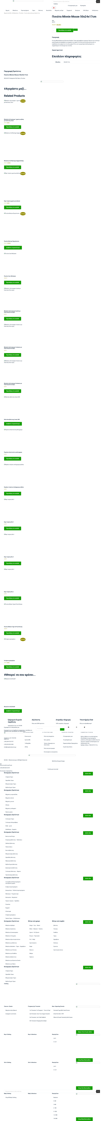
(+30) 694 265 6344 (8, 744)
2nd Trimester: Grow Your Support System (40, 1013)
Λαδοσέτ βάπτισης (10, 843)
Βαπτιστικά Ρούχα (10, 836)
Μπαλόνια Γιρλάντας (11, 929)
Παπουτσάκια (9, 846)
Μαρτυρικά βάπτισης (11, 860)
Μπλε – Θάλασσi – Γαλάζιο (36, 929)
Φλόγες (7, 805)
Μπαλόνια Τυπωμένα (11, 936)
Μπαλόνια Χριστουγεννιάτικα (13, 939)
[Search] (98, 1)
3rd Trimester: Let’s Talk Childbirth (38, 1017)
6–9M (55, 1108)
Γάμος (33, 10)
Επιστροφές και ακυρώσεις (51, 751)
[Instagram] (76, 727)
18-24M (55, 1118)
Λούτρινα (77, 10)
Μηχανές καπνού (10, 798)
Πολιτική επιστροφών (49, 748)
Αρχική (7, 10)
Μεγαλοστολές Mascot (11, 1010)
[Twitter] (84, 727)
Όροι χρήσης (47, 739)
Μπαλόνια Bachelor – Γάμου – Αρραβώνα (16, 946)
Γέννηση (56, 929)
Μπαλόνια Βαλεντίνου (11, 957)
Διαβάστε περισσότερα (13, 248)
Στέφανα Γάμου (9, 777)
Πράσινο (32, 957)
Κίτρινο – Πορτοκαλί (35, 936)
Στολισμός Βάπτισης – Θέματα (13, 871)
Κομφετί (8, 907)
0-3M (55, 1101)
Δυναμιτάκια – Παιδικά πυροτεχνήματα (15, 890)
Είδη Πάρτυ (86, 10)
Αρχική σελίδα (7, 13)
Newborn (56, 1097)
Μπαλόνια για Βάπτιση (11, 943)
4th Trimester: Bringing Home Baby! (38, 1020)
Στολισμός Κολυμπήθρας (12, 822)
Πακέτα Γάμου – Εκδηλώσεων (13, 918)
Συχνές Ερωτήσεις (67, 746)
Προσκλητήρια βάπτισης (12, 875)
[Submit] (62, 729)
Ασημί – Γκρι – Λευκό (35, 925)
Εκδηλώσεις (95, 10)
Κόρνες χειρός (9, 812)
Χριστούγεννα (33, 943)
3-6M (55, 1104)
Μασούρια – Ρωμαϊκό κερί (12, 893)
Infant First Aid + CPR (59, 1013)
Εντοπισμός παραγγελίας (6, 771)
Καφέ (31, 946)
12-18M (55, 1115)
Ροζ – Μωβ (32, 939)
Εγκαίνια (56, 946)
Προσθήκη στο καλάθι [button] (12, 127)
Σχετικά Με (27, 739)
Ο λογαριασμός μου (68, 736)
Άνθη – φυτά (9, 826)
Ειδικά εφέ (8, 911)
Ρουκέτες (8, 904)
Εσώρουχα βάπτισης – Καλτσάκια (14, 839)
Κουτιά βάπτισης (10, 850)
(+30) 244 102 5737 (8, 741)
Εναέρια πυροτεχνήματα (11, 886)
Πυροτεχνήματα (25, 10)
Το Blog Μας (28, 743)
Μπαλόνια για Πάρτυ (11, 964)
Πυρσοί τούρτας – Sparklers (12, 900)
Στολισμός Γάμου (10, 819)
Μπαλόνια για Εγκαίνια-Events (13, 960)
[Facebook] (68, 727)
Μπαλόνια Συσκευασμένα (12, 932)
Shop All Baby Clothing (11, 1097)
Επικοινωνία (28, 736)
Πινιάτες (21, 13)
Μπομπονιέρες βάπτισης (12, 853)
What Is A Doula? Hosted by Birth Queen (63, 1017)
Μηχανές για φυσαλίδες (11, 794)
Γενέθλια (56, 932)
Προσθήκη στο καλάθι (64, 30)
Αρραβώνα (56, 939)
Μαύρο (31, 953)
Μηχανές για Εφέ (59, 10)
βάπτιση (56, 925)
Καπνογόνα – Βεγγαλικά (11, 897)
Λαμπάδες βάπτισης (10, 857)
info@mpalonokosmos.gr (10, 747)
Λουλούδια (48, 10)
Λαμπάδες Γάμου (10, 780)
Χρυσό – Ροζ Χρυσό (34, 932)
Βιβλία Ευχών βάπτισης (11, 864)
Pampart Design (61, 761)
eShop (26, 746)
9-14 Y (55, 1041)
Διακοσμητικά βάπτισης (11, 867)
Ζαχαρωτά (69, 10)
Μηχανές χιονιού (10, 801)
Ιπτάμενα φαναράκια (11, 914)
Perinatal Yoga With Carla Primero (62, 1010)
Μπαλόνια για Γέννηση (11, 950)
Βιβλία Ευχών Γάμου (11, 787)
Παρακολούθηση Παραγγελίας (70, 743)
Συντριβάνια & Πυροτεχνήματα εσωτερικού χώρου (13, 882)
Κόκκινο (31, 950)
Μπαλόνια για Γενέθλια (11, 953)
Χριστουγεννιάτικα (58, 950)
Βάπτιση (41, 10)
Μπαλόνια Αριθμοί (10, 925)
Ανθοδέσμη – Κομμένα (11, 829)
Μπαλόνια (15, 10)
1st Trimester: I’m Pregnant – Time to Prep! (40, 1010)
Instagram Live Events (11, 1013)
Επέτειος (56, 943)
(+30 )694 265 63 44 (5, 767)
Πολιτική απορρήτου (49, 736)
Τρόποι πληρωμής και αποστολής (49, 744)
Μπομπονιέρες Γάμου (11, 784)
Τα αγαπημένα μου (67, 739)
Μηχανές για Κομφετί (11, 808)
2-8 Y (55, 1038)
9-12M (55, 1111)
